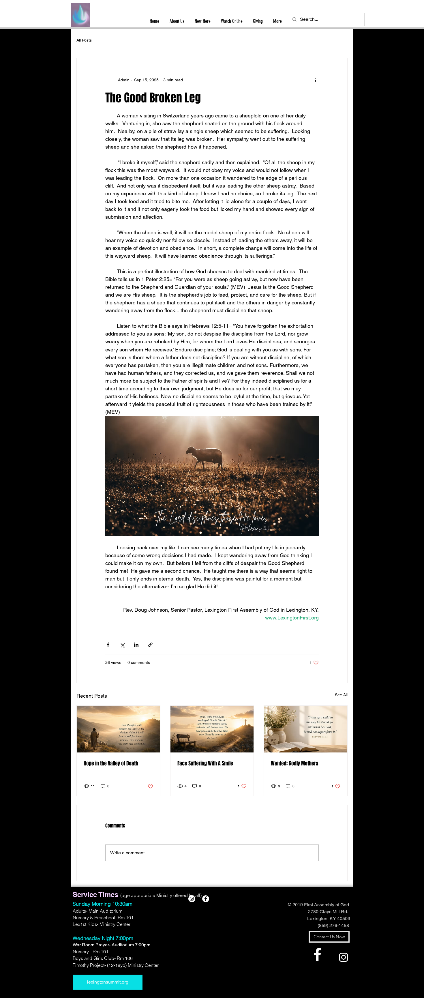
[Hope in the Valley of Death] (118, 729)
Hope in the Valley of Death (111, 763)
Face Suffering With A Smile (205, 763)
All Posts (84, 40)
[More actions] (315, 79)
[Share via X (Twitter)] (122, 644)
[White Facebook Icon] (317, 954)
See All (341, 694)
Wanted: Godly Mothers (294, 763)
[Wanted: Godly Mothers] (305, 729)
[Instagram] (343, 957)
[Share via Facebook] (108, 644)
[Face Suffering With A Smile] (212, 729)
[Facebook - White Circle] (205, 898)
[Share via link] (150, 644)
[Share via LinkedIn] (136, 644)
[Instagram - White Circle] (191, 898)
